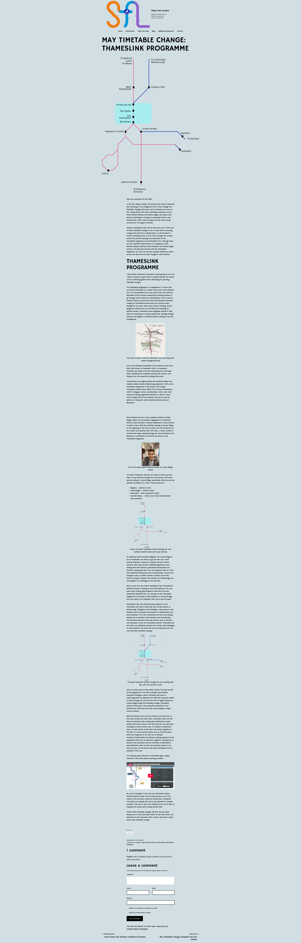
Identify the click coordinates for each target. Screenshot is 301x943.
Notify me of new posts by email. (140, 913)
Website (129, 898)
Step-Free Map (143, 31)
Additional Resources (166, 31)
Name (129, 888)
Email (154, 888)
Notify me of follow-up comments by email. (143, 908)
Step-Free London (160, 10)
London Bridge (169, 842)
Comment (130, 874)
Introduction (130, 31)
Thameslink (130, 844)
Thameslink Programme (138, 287)
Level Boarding (160, 842)
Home (120, 31)
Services (138, 842)
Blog (153, 31)
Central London (150, 842)
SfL (142, 840)
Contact (180, 31)
